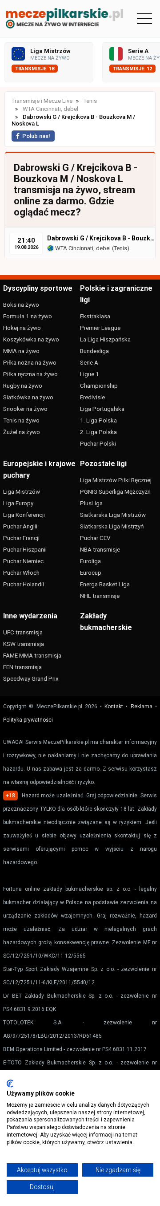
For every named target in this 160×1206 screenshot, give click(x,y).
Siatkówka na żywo (28, 397)
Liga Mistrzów (21, 491)
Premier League (100, 327)
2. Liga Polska (98, 431)
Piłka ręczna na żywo (30, 374)
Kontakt (113, 706)
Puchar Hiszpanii (25, 549)
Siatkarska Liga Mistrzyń (112, 526)
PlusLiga (91, 503)
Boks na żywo (21, 304)
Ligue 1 (89, 374)
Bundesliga (94, 350)
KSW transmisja (23, 643)
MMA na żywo (21, 350)
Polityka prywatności (28, 720)
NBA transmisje (100, 549)
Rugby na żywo (22, 385)
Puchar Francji (21, 537)
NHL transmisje (100, 595)
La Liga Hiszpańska (105, 339)
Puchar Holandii (23, 584)
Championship (99, 385)
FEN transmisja (22, 666)
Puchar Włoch (21, 572)
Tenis (120, 248)
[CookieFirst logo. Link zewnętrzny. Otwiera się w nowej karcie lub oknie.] (10, 1084)
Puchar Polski (98, 443)
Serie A (89, 362)
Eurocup (90, 572)
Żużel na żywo (21, 431)
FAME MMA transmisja (32, 655)
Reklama (141, 706)
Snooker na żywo (25, 408)
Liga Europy (18, 503)
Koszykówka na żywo (31, 339)
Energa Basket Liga (105, 584)
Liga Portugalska (102, 408)
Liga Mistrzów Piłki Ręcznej (116, 479)
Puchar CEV (95, 537)
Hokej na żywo (22, 327)
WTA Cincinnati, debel (82, 248)
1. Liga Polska (98, 420)
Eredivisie (92, 397)
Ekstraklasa (95, 316)
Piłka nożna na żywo (29, 362)
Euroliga (90, 560)
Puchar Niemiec (23, 560)
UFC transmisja (23, 632)
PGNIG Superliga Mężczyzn (115, 491)
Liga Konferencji (24, 514)
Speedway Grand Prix (31, 678)
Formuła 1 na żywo (27, 316)
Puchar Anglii (20, 526)
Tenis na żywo (21, 420)
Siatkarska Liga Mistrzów (113, 514)
